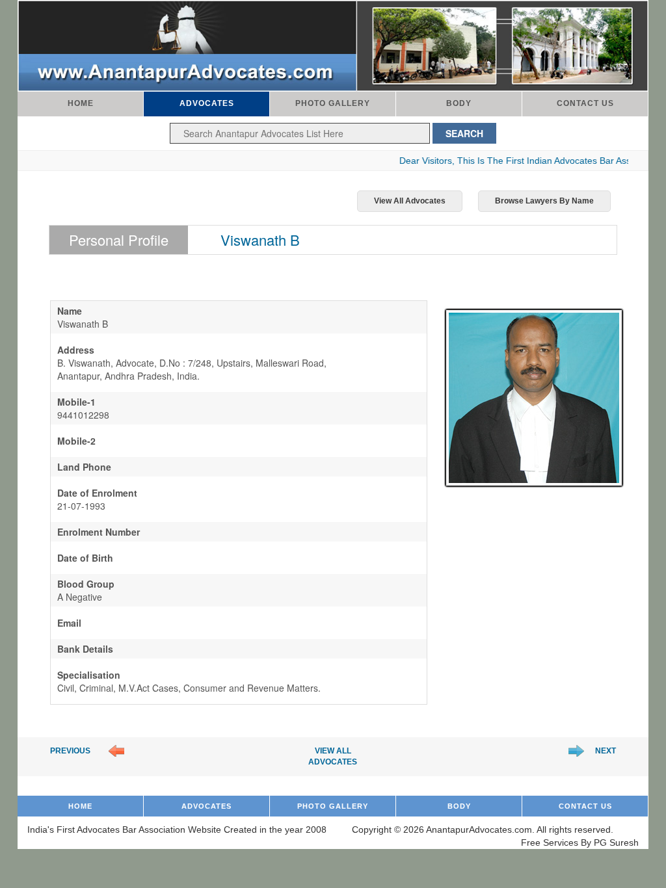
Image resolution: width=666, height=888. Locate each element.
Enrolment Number (98, 531)
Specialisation (88, 674)
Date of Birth (85, 557)
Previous (70, 750)
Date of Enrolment (97, 492)
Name (69, 310)
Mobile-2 (76, 440)
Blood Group (85, 583)
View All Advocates (410, 200)
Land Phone (84, 466)
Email (69, 622)
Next (605, 750)
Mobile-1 (76, 401)
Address (75, 349)
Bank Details (85, 648)
